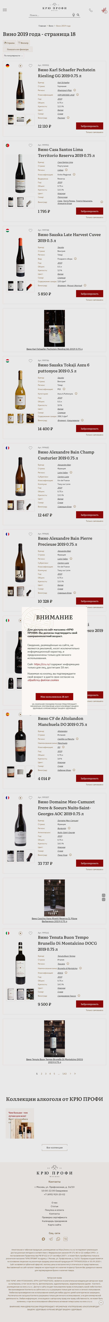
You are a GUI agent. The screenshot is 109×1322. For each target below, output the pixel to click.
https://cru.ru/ (42, 664)
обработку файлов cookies (43, 680)
